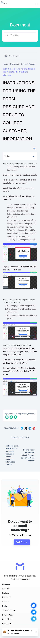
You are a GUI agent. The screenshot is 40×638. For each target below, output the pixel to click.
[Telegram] (33, 618)
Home (5, 64)
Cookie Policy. (15, 633)
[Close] (36, 632)
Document (14, 64)
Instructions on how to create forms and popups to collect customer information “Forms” (12, 455)
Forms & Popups (28, 64)
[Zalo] (33, 605)
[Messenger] (33, 612)
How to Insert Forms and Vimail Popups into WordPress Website (27, 455)
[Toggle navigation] (36, 4)
